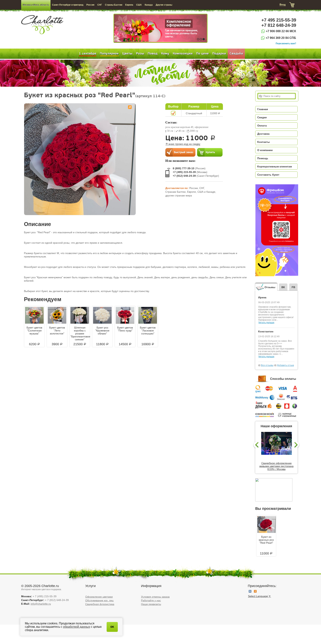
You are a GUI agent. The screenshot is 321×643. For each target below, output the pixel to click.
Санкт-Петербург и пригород (67, 5)
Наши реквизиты (151, 604)
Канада (149, 5)
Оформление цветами (99, 596)
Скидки (262, 117)
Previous (256, 445)
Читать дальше (266, 322)
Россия (90, 5)
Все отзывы (267, 365)
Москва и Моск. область (36, 5)
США (139, 5)
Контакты (263, 141)
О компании (265, 150)
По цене (202, 54)
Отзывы (270, 287)
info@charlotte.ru (41, 603)
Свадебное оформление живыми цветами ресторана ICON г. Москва (276, 466)
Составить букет (268, 174)
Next (297, 445)
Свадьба (236, 54)
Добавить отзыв (285, 365)
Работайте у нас (151, 600)
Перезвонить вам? (286, 43)
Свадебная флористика (99, 604)
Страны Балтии (113, 5)
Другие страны (164, 5)
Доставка (263, 133)
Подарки (219, 54)
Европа (129, 5)
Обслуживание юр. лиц (99, 600)
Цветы (127, 54)
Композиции (183, 54)
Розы (140, 54)
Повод (153, 54)
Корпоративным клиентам (274, 166)
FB (293, 287)
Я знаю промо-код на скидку (183, 143)
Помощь (262, 158)
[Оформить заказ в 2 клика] (180, 152)
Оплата (262, 125)
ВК (283, 287)
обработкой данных (76, 626)
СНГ (99, 5)
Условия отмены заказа (155, 596)
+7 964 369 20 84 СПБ (281, 37)
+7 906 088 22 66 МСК (281, 31)
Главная (262, 109)
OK (112, 627)
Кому (165, 54)
